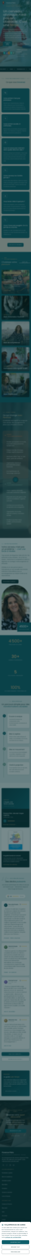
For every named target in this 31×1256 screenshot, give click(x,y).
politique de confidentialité (13, 1237)
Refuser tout (15, 1247)
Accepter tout (16, 1242)
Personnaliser (15, 1252)
